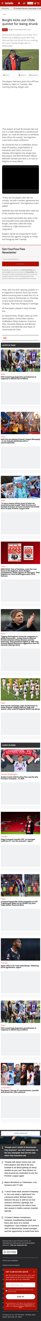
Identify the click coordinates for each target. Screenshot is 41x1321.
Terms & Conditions (18, 1306)
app (12, 29)
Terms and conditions (10, 1260)
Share (7, 75)
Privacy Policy (28, 1304)
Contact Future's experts (11, 1265)
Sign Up (20, 1296)
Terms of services (27, 270)
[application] (20, 178)
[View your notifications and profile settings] (19, 3)
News (5, 30)
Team (4, 14)
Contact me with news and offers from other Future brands (21, 1290)
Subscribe (30, 3)
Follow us (23, 75)
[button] (2, 3)
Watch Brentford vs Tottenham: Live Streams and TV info (20, 1183)
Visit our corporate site (18, 1245)
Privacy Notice (29, 272)
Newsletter (35, 75)
